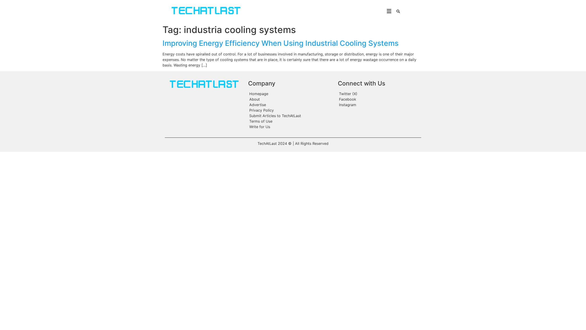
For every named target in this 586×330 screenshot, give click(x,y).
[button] (322, 11)
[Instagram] (379, 104)
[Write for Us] (290, 126)
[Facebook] (379, 99)
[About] (290, 99)
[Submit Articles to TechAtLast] (290, 115)
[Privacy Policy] (290, 110)
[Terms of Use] (290, 121)
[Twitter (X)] (379, 93)
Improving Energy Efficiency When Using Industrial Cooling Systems (281, 43)
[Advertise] (290, 104)
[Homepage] (290, 93)
